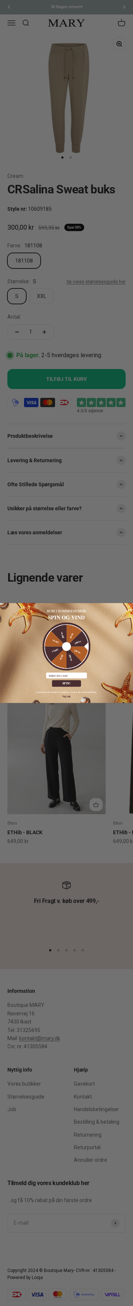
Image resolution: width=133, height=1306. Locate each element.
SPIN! (66, 683)
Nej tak (66, 696)
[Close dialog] (129, 606)
